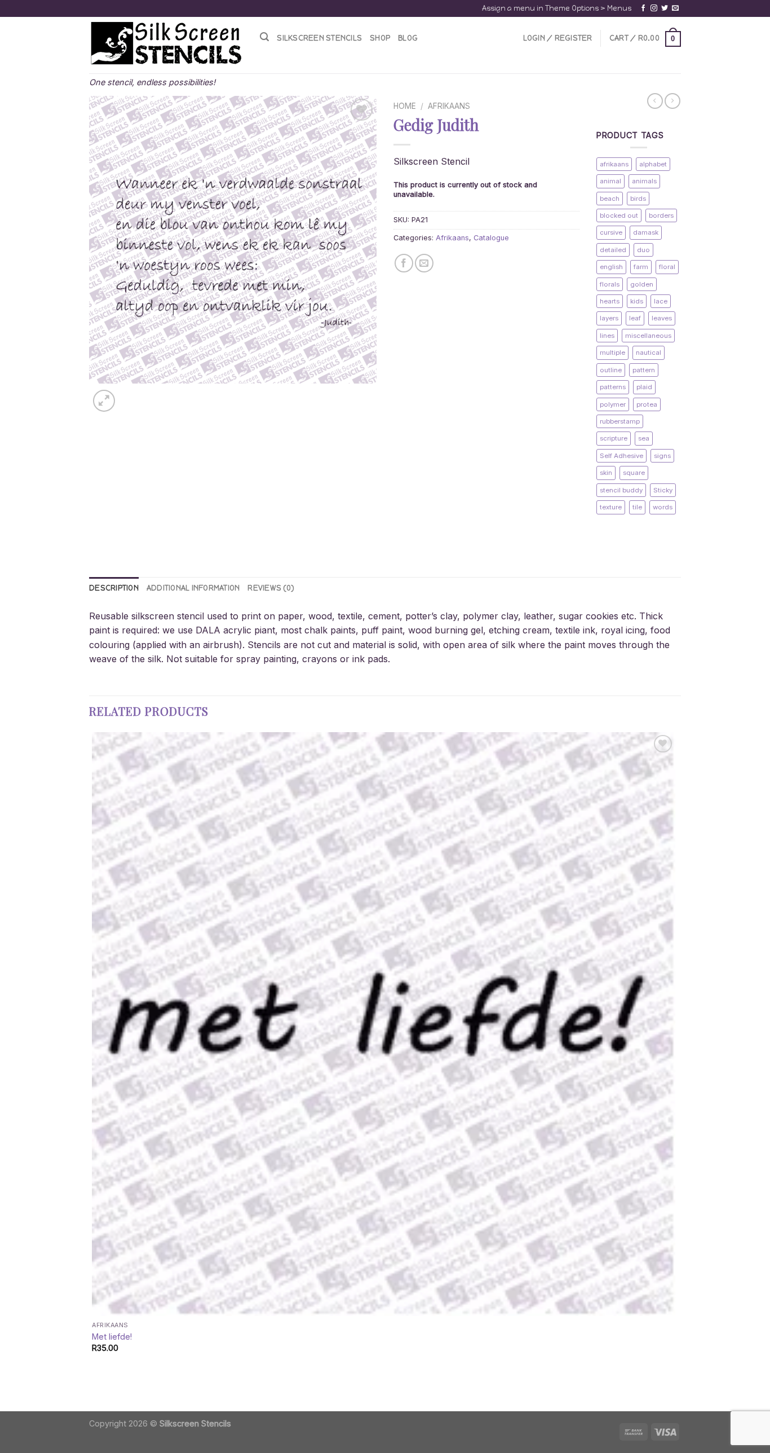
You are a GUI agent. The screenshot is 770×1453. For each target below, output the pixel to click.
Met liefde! (112, 1336)
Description (114, 588)
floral (667, 267)
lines (607, 336)
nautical (648, 352)
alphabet (653, 164)
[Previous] (94, 1391)
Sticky (662, 490)
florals (609, 284)
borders (661, 215)
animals (644, 181)
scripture (613, 438)
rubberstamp (620, 421)
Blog (408, 38)
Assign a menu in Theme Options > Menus (556, 8)
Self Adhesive (621, 456)
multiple (612, 352)
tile (637, 507)
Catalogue (491, 238)
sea (643, 438)
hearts (609, 301)
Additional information (193, 588)
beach (609, 198)
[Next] (131, 395)
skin (606, 473)
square (634, 473)
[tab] (114, 588)
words (662, 507)
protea (646, 404)
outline (611, 370)
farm (641, 267)
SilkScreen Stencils (319, 38)
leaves (662, 318)
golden (641, 284)
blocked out (619, 215)
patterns (613, 387)
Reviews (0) (270, 588)
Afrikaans (449, 106)
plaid (644, 387)
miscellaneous (648, 336)
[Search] (264, 37)
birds (638, 198)
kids (636, 301)
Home (404, 106)
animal (610, 181)
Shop (380, 38)
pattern (643, 370)
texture (611, 507)
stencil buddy (621, 490)
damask (645, 232)
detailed (613, 250)
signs (662, 456)
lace (660, 301)
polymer (613, 404)
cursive (611, 232)
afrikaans (614, 164)
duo (643, 250)
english (611, 267)
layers (609, 318)
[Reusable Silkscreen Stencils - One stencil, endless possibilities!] (166, 44)
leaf (635, 318)
